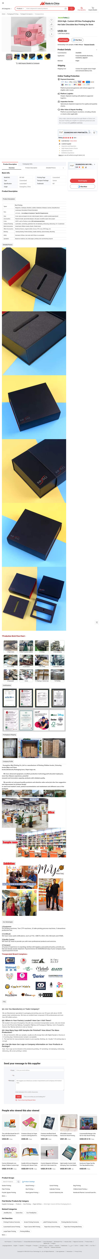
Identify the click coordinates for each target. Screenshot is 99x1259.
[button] (59, 168)
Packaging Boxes (39, 14)
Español (21, 1245)
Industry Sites (67, 1241)
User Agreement (60, 1251)
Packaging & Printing (12, 14)
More (3, 1235)
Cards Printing (54, 1185)
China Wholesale (47, 1241)
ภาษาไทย (92, 1245)
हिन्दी (87, 1245)
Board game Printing (32, 1192)
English (15, 1245)
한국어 (76, 1245)
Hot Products (8, 1241)
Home (3, 14)
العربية (71, 1245)
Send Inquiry (63, 40)
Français (35, 1245)
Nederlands (64, 1245)
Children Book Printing (80, 1189)
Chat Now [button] (78, 40)
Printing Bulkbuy (25, 1231)
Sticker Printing (6, 1185)
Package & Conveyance (26, 14)
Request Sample (89, 44)
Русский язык (43, 1245)
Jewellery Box (7, 1213)
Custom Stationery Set (56, 1192)
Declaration (70, 1251)
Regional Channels (78, 1241)
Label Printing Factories (50, 1222)
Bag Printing (77, 1185)
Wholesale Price (58, 1241)
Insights (53, 1243)
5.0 (77, 167)
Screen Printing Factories (31, 1222)
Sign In (61, 155)
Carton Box (19, 1213)
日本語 (82, 1245)
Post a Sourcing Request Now (25, 1100)
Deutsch (57, 1245)
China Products (18, 1241)
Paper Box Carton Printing (52, 1227)
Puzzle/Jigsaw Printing (9, 1192)
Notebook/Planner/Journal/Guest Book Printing (85, 1192)
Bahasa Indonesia (56, 1247)
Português (28, 1245)
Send (18, 1097)
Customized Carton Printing (11, 1227)
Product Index (88, 1241)
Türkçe (40, 1247)
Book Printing (30, 1185)
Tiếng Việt (46, 1247)
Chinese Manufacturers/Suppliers (32, 1241)
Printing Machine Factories (69, 1222)
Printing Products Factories (11, 1222)
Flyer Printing (6, 1189)
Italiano (51, 1245)
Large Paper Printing (9, 1231)
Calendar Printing (55, 1189)
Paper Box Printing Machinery (73, 1227)
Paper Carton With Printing (32, 1227)
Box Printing (29, 1189)
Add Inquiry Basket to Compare (28, 63)
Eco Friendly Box (31, 1213)
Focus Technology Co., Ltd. (37, 1251)
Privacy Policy (78, 1251)
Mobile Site (46, 1243)
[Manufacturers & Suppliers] (49, 3)
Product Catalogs (29, 1182)
